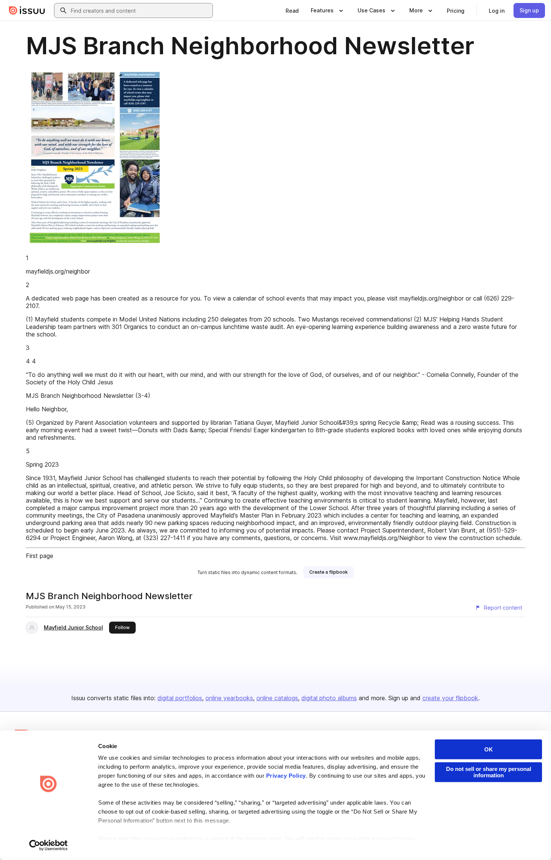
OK (488, 749)
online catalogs (277, 698)
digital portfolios (179, 698)
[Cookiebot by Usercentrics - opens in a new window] (48, 845)
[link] (292, 10)
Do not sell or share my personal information (488, 772)
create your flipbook (450, 698)
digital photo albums (329, 698)
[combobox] (140, 10)
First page (39, 555)
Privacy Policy (286, 775)
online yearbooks (229, 698)
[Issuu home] (27, 10)
